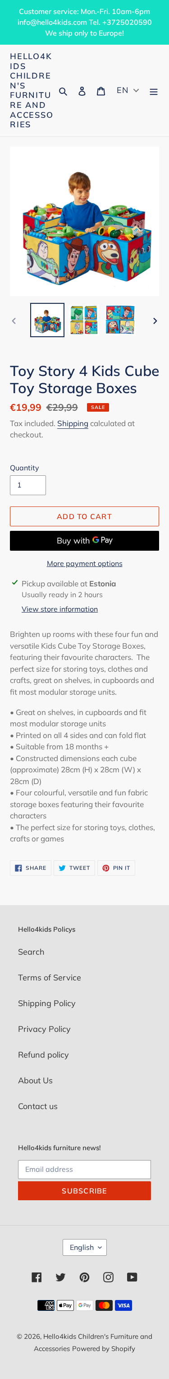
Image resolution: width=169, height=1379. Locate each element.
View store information (60, 608)
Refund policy (43, 1054)
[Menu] (153, 90)
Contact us (38, 1106)
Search (31, 952)
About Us (35, 1080)
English (82, 1247)
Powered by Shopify (103, 1348)
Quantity (24, 467)
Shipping (72, 423)
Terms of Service (49, 977)
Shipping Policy (47, 1003)
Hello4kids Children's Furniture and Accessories (32, 90)
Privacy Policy (44, 1029)
